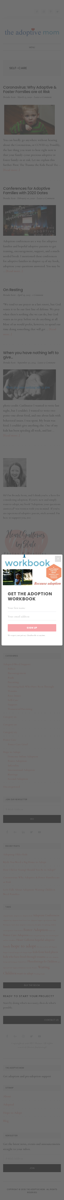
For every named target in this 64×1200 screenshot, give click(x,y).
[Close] (58, 559)
